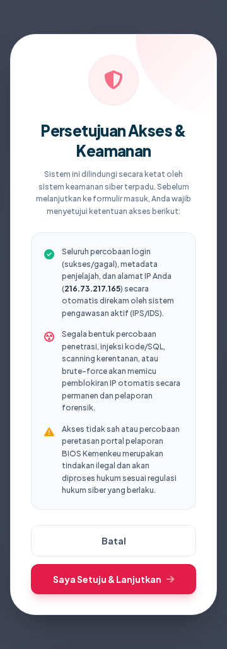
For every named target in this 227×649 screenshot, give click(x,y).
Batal (114, 540)
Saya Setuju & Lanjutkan (107, 579)
